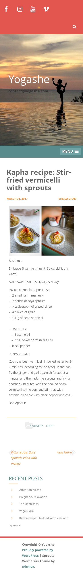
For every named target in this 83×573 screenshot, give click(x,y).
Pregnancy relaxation (33, 497)
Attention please (30, 490)
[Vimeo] (48, 9)
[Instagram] (22, 9)
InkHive (28, 567)
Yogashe (29, 79)
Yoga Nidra (64, 452)
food (50, 426)
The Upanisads (29, 504)
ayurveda (36, 426)
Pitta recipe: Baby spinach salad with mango (24, 457)
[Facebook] (9, 9)
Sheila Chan (67, 199)
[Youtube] (35, 9)
